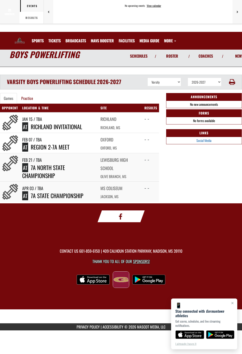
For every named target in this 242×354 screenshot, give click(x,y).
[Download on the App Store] (189, 334)
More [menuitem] (169, 40)
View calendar (154, 6)
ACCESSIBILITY (113, 327)
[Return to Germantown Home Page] (19, 38)
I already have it (185, 343)
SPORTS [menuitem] (38, 40)
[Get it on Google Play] (220, 334)
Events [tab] (32, 6)
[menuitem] (54, 40)
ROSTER (172, 56)
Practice (27, 98)
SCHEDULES (138, 56)
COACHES (206, 56)
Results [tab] (32, 18)
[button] (231, 82)
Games (8, 98)
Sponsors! (141, 261)
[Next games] (237, 12)
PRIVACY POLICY (88, 327)
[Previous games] (48, 12)
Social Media (204, 140)
